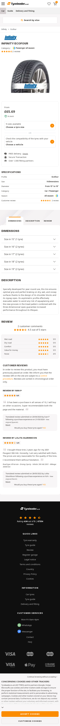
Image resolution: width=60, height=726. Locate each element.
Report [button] (8, 425)
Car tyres (30, 594)
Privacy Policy (30, 574)
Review (48, 221)
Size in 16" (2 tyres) (14, 246)
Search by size (31, 20)
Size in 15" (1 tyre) (13, 239)
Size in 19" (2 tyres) (14, 269)
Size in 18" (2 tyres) (14, 261)
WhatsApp (27, 625)
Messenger (27, 631)
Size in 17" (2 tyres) (14, 254)
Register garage (30, 554)
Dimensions (14, 221)
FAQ (30, 641)
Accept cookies (30, 714)
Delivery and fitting (25, 11)
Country (30, 569)
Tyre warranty (30, 540)
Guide (10, 11)
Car (3, 11)
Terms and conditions (30, 564)
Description (33, 221)
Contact (30, 637)
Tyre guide (30, 545)
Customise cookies (30, 721)
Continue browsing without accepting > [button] (42, 677)
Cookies (30, 578)
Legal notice (30, 559)
